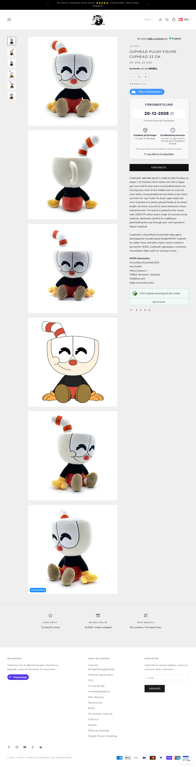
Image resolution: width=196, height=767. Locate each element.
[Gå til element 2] (11, 52)
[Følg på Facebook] (8, 747)
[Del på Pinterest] (145, 310)
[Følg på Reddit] (40, 747)
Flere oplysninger (159, 302)
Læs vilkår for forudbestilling (160, 154)
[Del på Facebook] (136, 310)
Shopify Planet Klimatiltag (102, 736)
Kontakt (92, 725)
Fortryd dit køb (96, 686)
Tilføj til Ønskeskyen (149, 91)
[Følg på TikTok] (32, 747)
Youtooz (134, 46)
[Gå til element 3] (11, 63)
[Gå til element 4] (11, 74)
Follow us (93, 719)
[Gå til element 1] (11, 41)
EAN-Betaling (96, 697)
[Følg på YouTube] (24, 747)
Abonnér (154, 688)
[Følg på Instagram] (16, 747)
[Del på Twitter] (141, 310)
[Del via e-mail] (149, 310)
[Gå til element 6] (11, 96)
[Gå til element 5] (11, 85)
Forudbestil (159, 167)
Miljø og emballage (98, 730)
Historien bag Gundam (100, 675)
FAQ (90, 680)
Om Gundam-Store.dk (100, 714)
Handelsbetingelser (99, 691)
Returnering (95, 702)
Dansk (147, 19)
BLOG (91, 708)
